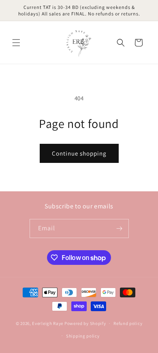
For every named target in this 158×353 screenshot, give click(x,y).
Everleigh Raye (47, 323)
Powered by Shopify (85, 323)
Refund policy (127, 323)
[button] (16, 43)
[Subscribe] (119, 228)
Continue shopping (79, 153)
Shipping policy (83, 336)
